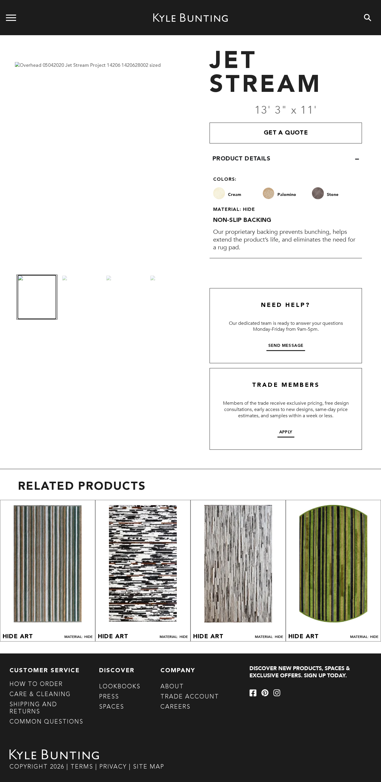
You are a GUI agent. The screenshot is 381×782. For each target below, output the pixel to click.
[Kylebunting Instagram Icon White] (276, 692)
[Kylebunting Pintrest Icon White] (264, 692)
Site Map (148, 767)
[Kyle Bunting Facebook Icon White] (253, 692)
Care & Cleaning (40, 695)
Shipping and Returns (33, 708)
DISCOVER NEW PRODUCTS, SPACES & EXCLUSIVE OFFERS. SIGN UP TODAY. (299, 672)
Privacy (114, 767)
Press (109, 697)
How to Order (36, 684)
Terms (82, 767)
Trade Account (189, 697)
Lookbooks (119, 687)
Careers (175, 707)
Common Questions (46, 722)
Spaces (111, 707)
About (172, 687)
